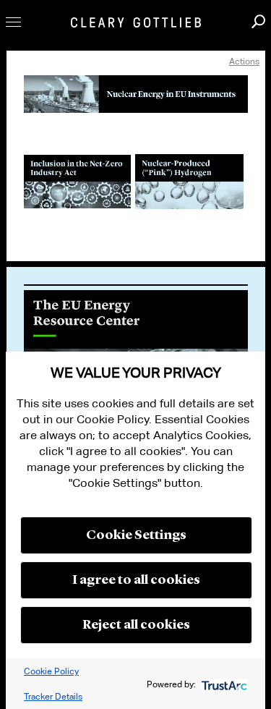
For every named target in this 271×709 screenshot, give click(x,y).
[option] (136, 350)
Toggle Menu (13, 22)
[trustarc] (223, 684)
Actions (244, 61)
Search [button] (258, 21)
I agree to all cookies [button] (136, 580)
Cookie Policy (51, 671)
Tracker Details (53, 696)
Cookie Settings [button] (136, 535)
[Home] (136, 22)
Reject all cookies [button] (136, 625)
